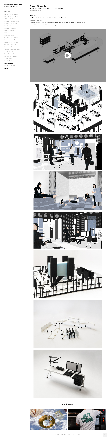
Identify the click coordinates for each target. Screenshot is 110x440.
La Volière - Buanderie (11, 47)
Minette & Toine (9, 35)
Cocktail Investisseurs (10, 45)
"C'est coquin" (8, 59)
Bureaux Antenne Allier (11, 14)
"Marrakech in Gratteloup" (12, 54)
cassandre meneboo (13, 4)
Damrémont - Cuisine (10, 56)
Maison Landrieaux (10, 33)
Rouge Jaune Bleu (9, 66)
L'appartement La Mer (11, 42)
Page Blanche (8, 63)
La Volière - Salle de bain (11, 24)
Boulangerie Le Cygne (11, 17)
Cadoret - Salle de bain (11, 38)
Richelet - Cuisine (9, 31)
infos (6, 69)
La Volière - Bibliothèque (11, 21)
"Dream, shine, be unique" (12, 49)
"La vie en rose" (9, 52)
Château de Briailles (10, 19)
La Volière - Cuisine (10, 28)
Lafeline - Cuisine (9, 26)
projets (7, 11)
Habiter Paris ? (8, 61)
